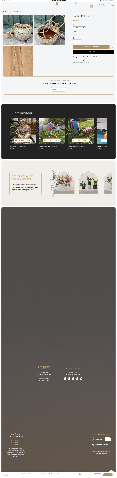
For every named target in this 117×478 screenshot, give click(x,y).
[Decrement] (74, 41)
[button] (108, 4)
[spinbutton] (77, 41)
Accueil (5, 11)
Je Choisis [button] (88, 475)
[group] (58, 135)
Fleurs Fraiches (64, 191)
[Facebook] (65, 378)
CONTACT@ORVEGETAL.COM (108, 0)
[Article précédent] (13, 131)
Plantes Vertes (88, 191)
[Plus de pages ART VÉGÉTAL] (60, 6)
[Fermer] (115, 475)
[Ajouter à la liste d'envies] (112, 47)
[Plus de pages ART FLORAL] (46, 6)
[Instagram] (69, 378)
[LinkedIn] (81, 378)
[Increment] (80, 41)
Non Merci (97, 475)
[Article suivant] (104, 131)
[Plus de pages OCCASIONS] (32, 6)
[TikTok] (73, 378)
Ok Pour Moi (107, 475)
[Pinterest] (77, 378)
